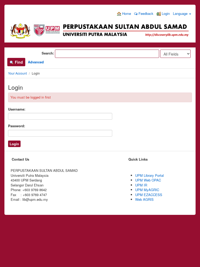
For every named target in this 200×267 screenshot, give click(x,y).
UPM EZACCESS (148, 194)
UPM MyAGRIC (147, 189)
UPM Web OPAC (148, 180)
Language (181, 13)
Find (18, 62)
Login (165, 13)
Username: (16, 109)
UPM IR (141, 185)
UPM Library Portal (149, 175)
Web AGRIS (144, 199)
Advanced (36, 61)
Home (126, 13)
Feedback (145, 13)
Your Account (17, 73)
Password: (16, 126)
